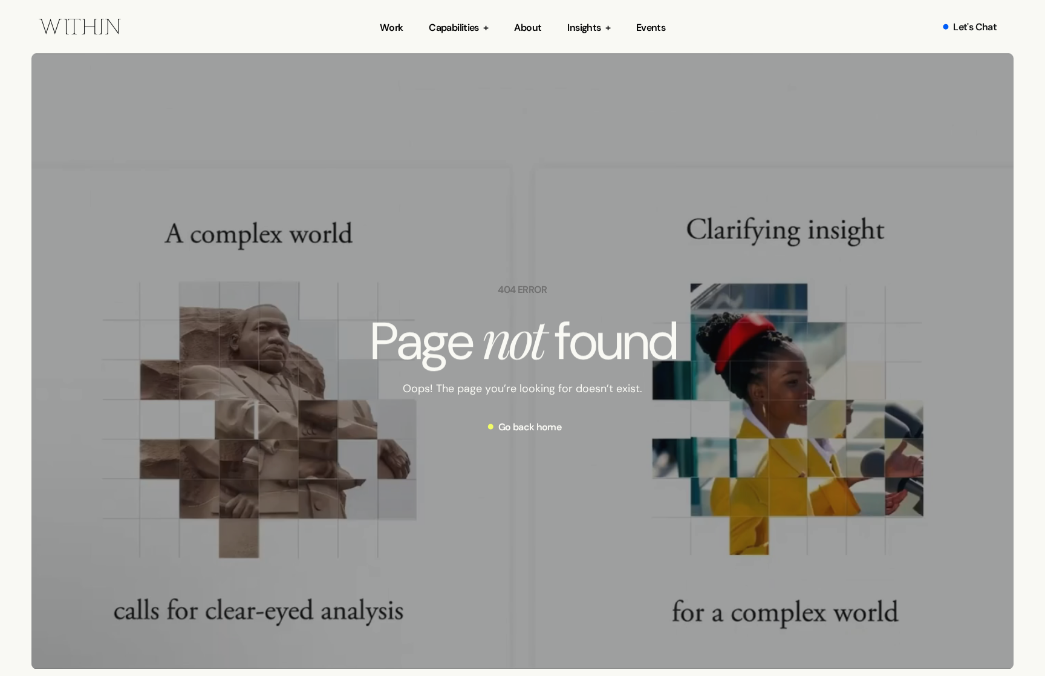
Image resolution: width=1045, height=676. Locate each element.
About (527, 27)
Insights (584, 27)
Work (391, 27)
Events (650, 27)
